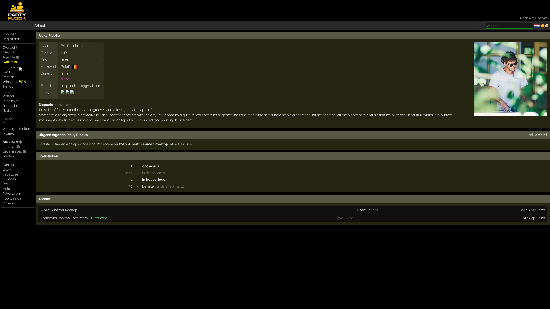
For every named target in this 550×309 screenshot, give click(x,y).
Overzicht (10, 47)
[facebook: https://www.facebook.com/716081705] (63, 95)
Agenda (9, 57)
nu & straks (11, 67)
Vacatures (10, 174)
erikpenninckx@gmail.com (81, 86)
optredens (150, 166)
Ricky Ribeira (49, 35)
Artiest (39, 26)
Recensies (10, 106)
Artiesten (10, 142)
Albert (174, 144)
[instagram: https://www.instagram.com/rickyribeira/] (72, 95)
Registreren (11, 39)
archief (541, 135)
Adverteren (11, 193)
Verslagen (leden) (16, 129)
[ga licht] (542, 26)
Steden (8, 156)
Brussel (186, 144)
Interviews (10, 101)
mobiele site (528, 18)
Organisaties (12, 151)
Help (6, 189)
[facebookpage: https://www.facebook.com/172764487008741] (67, 95)
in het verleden (155, 179)
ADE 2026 (10, 62)
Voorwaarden (13, 198)
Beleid (7, 184)
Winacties (14, 82)
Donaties (9, 179)
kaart (7, 72)
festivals (9, 77)
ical (530, 135)
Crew (7, 169)
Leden (7, 119)
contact (542, 18)
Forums (8, 124)
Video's (8, 96)
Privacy (8, 203)
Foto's (7, 91)
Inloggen (9, 34)
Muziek (8, 133)
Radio (7, 110)
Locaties (9, 147)
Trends (8, 86)
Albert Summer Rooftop (148, 144)
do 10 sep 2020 (533, 210)
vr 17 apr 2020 (534, 218)
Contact (9, 165)
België (66, 67)
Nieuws (8, 52)
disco (65, 74)
